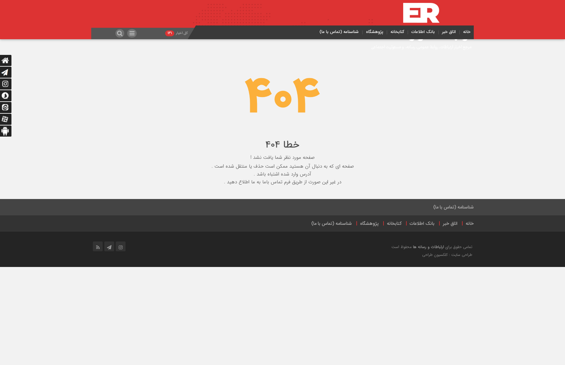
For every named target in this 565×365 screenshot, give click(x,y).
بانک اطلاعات (423, 31)
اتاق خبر (449, 31)
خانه (467, 31)
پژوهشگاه (374, 31)
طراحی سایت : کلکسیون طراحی (447, 255)
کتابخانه (397, 31)
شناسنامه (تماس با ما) (339, 31)
